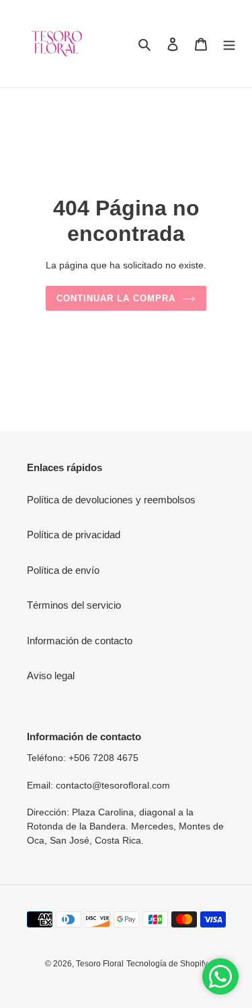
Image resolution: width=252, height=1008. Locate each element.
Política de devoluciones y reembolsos (111, 499)
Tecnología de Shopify (167, 963)
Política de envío (63, 570)
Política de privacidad (73, 534)
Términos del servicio (74, 605)
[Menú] (229, 44)
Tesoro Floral (100, 963)
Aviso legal (51, 675)
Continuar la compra (116, 298)
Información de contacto (79, 640)
